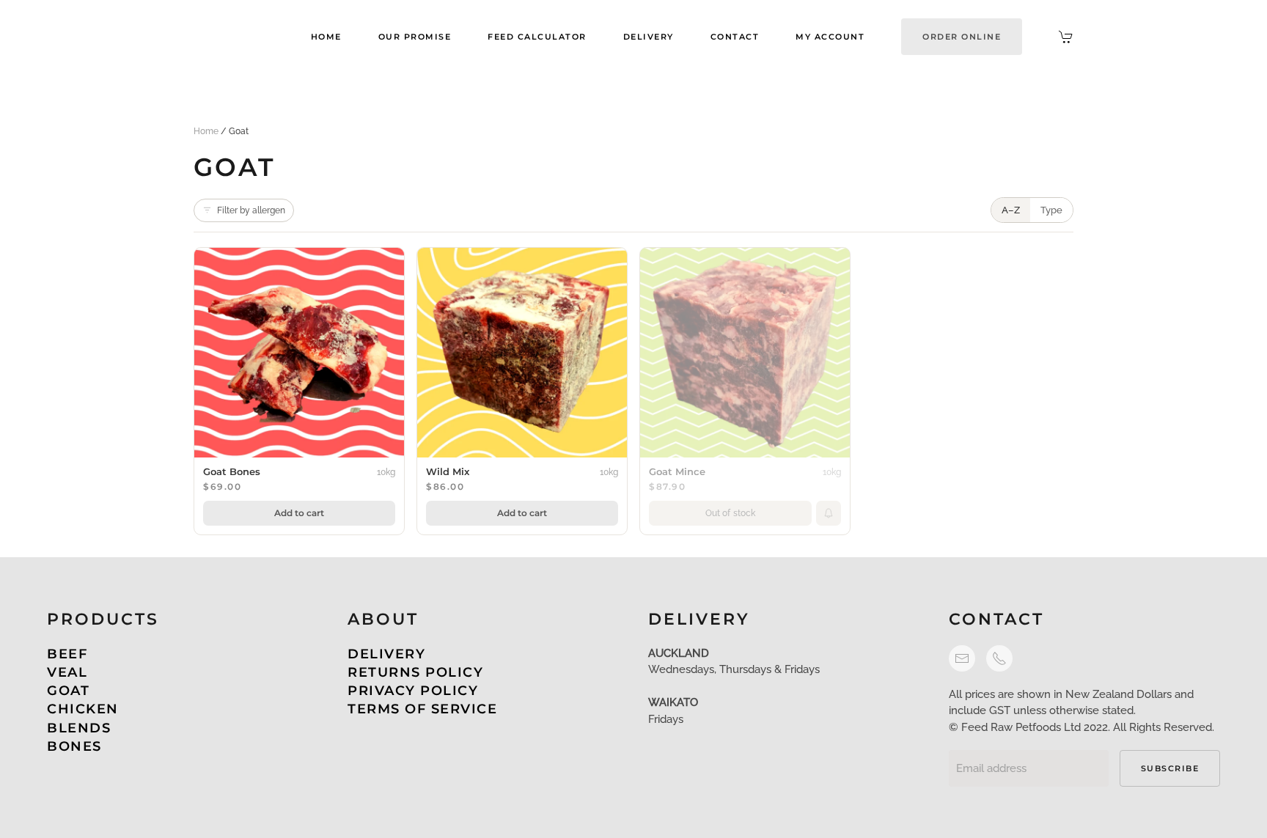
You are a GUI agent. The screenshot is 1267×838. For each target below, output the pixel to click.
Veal (67, 672)
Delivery (648, 37)
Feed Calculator (537, 37)
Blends (79, 728)
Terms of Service (422, 709)
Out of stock (730, 513)
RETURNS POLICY (415, 672)
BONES (74, 746)
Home (326, 37)
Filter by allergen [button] (251, 210)
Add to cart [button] (299, 512)
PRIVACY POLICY (413, 691)
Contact (735, 37)
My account (830, 37)
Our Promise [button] (415, 37)
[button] (961, 36)
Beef (67, 654)
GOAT (68, 691)
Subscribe (1170, 768)
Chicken (83, 709)
